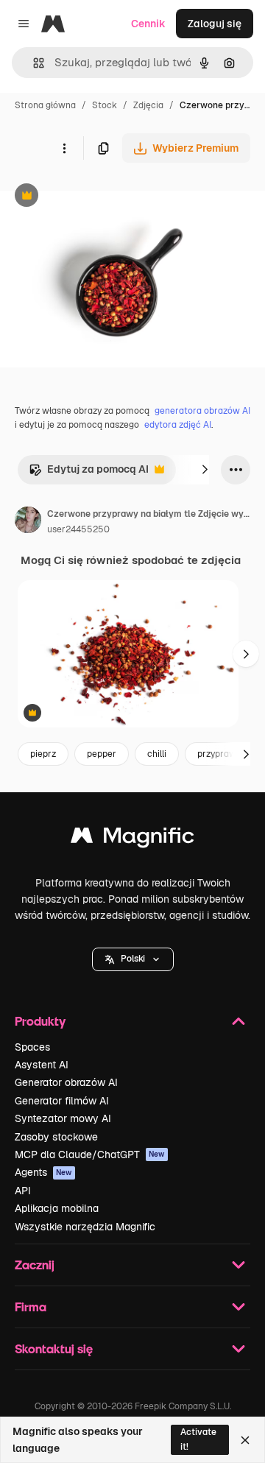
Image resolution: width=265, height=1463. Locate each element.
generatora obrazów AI (202, 411)
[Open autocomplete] (33, 62)
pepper (101, 754)
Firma (30, 1306)
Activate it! (198, 1439)
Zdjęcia (148, 105)
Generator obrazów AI (66, 1082)
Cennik (148, 23)
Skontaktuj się (54, 1348)
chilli (156, 754)
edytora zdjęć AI (177, 425)
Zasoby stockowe (56, 1136)
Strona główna (45, 105)
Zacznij (34, 1264)
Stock (104, 105)
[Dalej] (204, 469)
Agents (43, 1172)
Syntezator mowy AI (63, 1118)
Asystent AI (41, 1064)
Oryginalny (102, 197)
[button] (133, 959)
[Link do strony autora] (28, 522)
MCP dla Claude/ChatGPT (90, 1154)
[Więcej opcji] (64, 148)
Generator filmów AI (62, 1100)
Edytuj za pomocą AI (89, 473)
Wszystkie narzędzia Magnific (85, 1226)
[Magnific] (132, 839)
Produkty (40, 1021)
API (23, 1190)
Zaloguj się (214, 23)
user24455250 (78, 529)
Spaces (32, 1047)
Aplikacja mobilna (57, 1208)
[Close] (245, 1440)
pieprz (43, 754)
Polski (133, 959)
